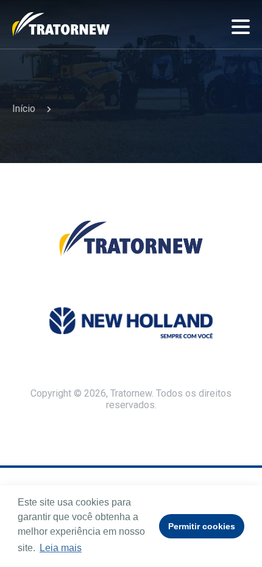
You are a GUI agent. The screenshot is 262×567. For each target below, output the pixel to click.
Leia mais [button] (61, 548)
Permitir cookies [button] (201, 526)
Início (23, 108)
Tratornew (61, 24)
